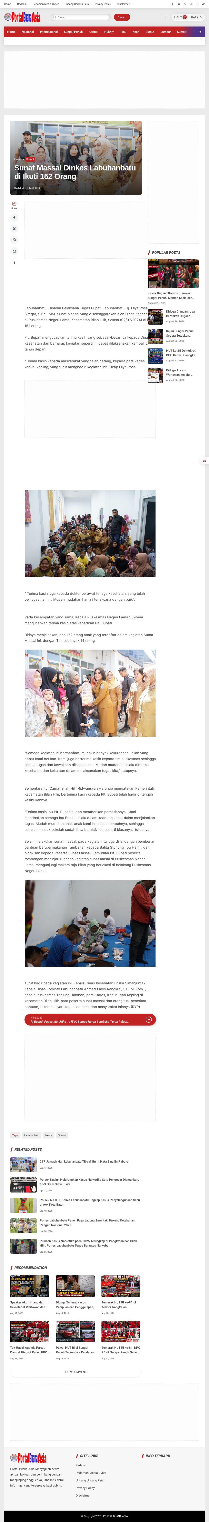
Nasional (28, 32)
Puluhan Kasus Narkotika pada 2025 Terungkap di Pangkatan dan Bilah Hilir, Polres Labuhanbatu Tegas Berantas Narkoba (88, 1243)
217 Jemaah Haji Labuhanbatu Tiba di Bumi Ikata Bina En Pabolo (84, 1161)
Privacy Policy (103, 4)
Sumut (150, 32)
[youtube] (197, 4)
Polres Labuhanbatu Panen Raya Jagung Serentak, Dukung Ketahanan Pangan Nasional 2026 (87, 1223)
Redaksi (22, 4)
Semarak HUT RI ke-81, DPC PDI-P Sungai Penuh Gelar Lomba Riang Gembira (120, 1350)
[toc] (204, 460)
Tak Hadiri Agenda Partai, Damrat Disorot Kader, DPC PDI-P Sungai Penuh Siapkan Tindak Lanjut (29, 1350)
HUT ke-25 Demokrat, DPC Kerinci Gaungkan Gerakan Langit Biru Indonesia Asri (181, 353)
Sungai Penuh (73, 32)
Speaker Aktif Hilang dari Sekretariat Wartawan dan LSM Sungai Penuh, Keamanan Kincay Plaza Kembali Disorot (27, 1305)
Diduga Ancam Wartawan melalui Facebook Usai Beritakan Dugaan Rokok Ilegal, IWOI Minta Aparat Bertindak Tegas (181, 372)
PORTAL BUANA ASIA (115, 1516)
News (48, 1135)
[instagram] (191, 4)
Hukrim (109, 32)
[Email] (14, 251)
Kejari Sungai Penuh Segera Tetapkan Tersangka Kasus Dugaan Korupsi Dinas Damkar (181, 333)
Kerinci (93, 32)
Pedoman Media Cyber (46, 4)
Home (7, 4)
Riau (123, 32)
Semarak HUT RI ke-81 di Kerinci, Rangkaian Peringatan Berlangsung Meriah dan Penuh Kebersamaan (118, 1305)
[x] (178, 4)
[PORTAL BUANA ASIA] (22, 17)
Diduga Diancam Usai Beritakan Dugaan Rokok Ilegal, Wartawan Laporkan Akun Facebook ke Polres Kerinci (182, 314)
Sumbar (165, 32)
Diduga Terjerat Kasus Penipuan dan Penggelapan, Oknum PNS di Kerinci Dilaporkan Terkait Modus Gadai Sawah (75, 1305)
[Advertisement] (104, 79)
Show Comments (76, 1372)
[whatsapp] (185, 4)
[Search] (165, 17)
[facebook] (172, 4)
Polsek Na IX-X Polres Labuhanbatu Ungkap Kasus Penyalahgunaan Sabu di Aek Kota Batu (90, 1202)
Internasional (49, 32)
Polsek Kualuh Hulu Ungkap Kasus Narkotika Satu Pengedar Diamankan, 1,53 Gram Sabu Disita (89, 1182)
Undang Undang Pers (77, 4)
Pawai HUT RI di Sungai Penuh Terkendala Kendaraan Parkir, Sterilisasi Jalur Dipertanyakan (75, 1350)
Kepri (135, 32)
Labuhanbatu (31, 1135)
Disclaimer (123, 4)
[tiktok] (203, 4)
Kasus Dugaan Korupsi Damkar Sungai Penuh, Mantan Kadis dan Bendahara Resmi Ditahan (170, 295)
